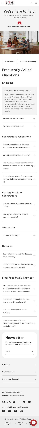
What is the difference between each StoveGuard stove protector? (16, 145)
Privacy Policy (20, 424)
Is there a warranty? (11, 235)
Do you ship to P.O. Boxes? (13, 126)
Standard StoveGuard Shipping (18, 91)
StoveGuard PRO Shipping (13, 118)
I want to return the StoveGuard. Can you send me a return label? (18, 265)
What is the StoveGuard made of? (16, 155)
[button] (3, 3)
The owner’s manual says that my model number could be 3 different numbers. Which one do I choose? (16, 289)
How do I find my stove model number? (15, 311)
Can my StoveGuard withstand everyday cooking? (15, 215)
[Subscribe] (32, 351)
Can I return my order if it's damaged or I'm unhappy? (17, 255)
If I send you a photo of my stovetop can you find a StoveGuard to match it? (17, 179)
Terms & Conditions (8, 424)
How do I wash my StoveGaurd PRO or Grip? (17, 204)
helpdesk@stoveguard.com (19, 26)
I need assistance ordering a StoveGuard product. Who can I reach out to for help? (18, 323)
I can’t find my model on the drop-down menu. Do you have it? (16, 300)
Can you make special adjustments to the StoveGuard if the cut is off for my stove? (18, 166)
